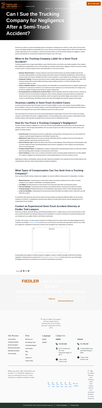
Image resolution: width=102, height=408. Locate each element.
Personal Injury (12, 353)
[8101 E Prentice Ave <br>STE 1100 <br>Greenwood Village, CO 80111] (57, 349)
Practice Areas (61, 9)
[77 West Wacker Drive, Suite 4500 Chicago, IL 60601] (78, 349)
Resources (84, 9)
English (44, 339)
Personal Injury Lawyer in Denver (49, 257)
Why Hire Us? (29, 339)
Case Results (29, 348)
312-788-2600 (84, 344)
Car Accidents (12, 339)
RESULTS (75, 9)
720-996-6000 (63, 344)
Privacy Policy (29, 361)
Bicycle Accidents (13, 345)
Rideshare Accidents (14, 350)
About (47, 9)
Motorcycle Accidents (14, 348)
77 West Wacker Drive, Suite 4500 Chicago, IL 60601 (86, 350)
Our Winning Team (30, 342)
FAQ (26, 354)
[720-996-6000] (57, 344)
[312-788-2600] (78, 344)
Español (44, 342)
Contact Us (28, 357)
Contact (97, 9)
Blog (26, 351)
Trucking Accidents (13, 342)
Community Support (30, 345)
